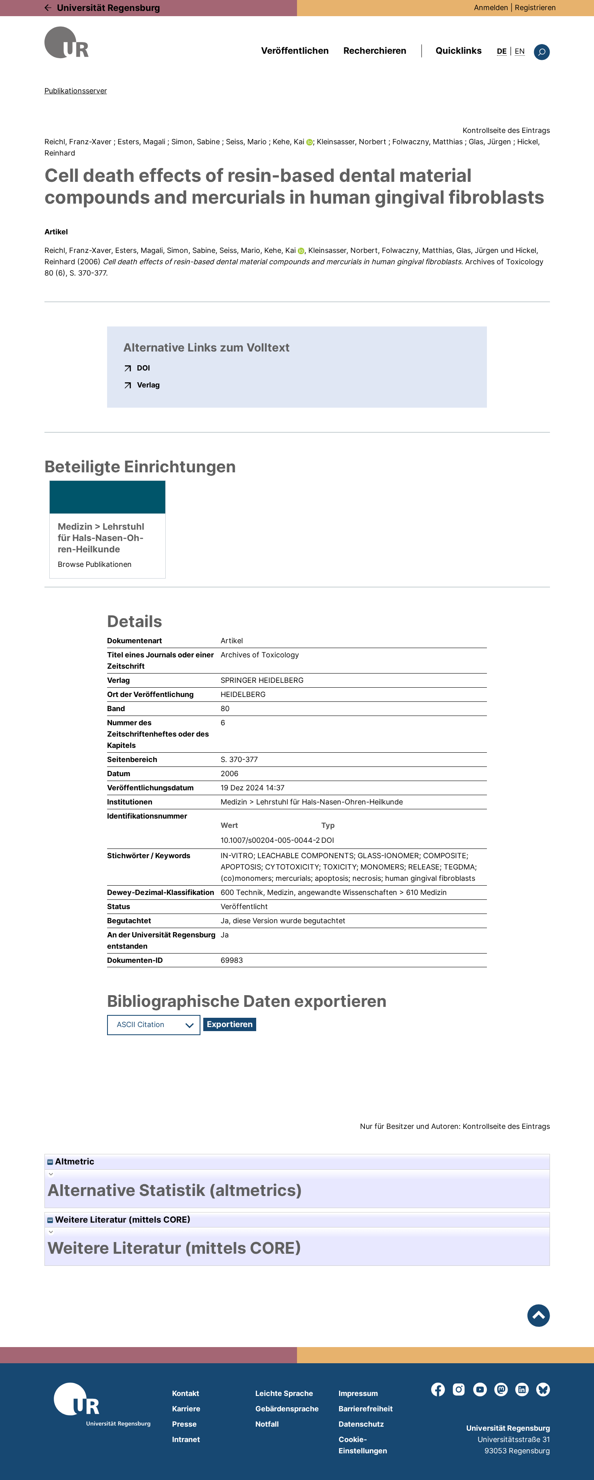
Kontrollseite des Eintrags (506, 130)
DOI (143, 367)
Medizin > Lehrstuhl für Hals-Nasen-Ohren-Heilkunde (312, 802)
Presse (184, 1424)
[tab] (297, 1190)
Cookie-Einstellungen (363, 1445)
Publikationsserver (75, 90)
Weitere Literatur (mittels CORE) (122, 1220)
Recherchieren (375, 50)
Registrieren (535, 7)
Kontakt (185, 1393)
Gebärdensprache (287, 1408)
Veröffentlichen (295, 50)
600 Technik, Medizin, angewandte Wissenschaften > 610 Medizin (334, 892)
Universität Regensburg (108, 7)
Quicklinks (459, 50)
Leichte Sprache (284, 1393)
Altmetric (73, 1161)
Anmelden (491, 7)
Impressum (358, 1393)
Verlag (148, 384)
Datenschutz (361, 1424)
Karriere (186, 1408)
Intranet (186, 1439)
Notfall (267, 1424)
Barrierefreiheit (366, 1408)
